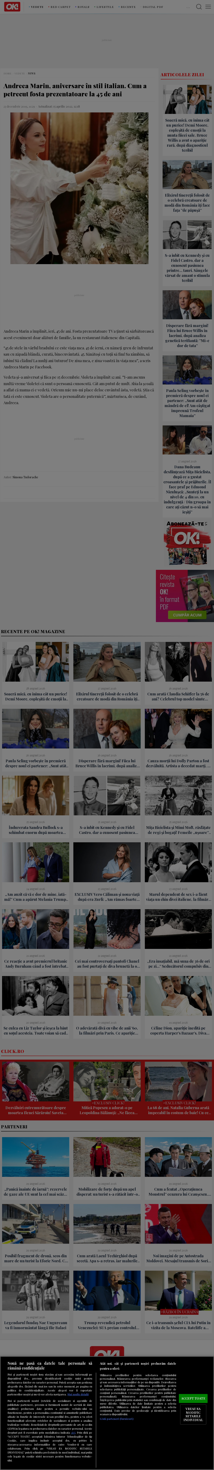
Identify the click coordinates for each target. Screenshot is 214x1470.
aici (73, 1432)
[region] (107, 1413)
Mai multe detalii (78, 1394)
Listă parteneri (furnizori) (116, 1418)
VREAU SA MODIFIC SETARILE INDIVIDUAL (193, 1414)
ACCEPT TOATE (193, 1398)
